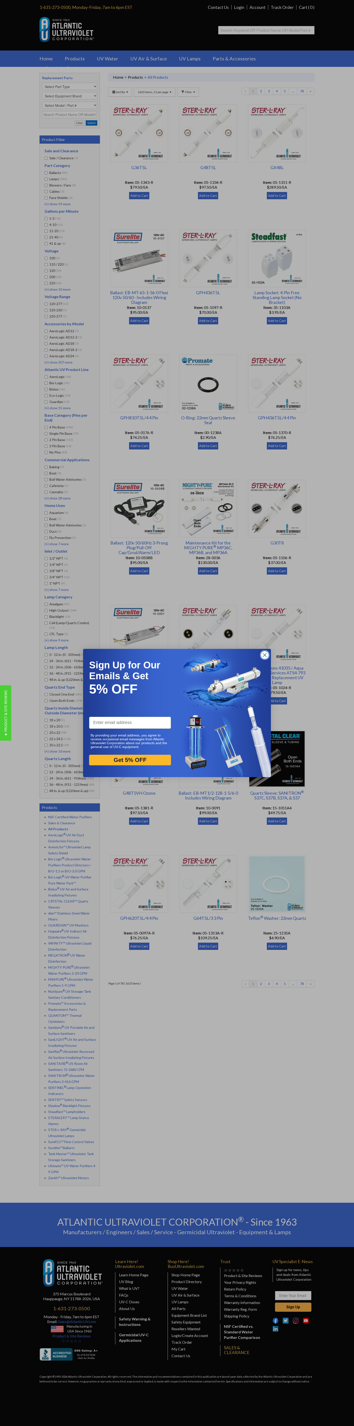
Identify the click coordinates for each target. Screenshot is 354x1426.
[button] (5, 713)
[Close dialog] (265, 655)
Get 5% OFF (130, 760)
